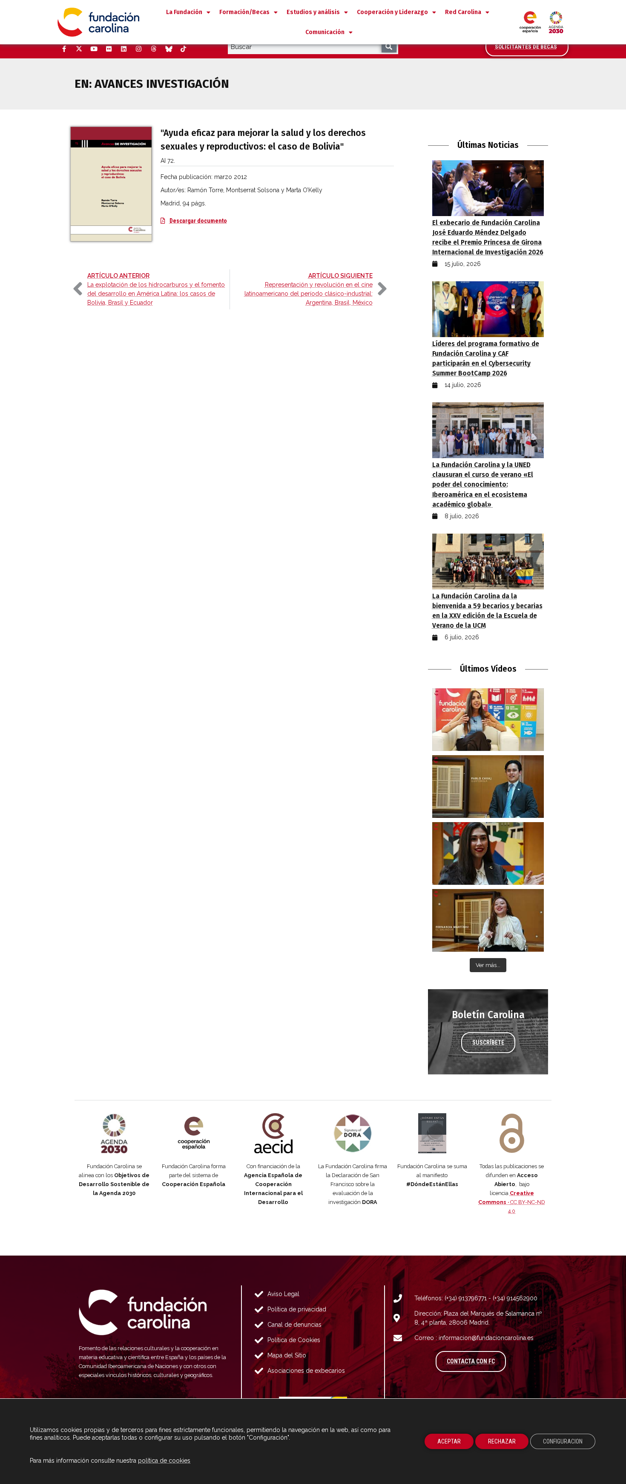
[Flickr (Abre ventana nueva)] (108, 49)
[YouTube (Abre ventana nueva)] (93, 49)
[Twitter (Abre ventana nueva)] (78, 49)
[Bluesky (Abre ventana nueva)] (168, 49)
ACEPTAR (449, 1441)
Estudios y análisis (313, 12)
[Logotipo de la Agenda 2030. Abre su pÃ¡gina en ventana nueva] (114, 1133)
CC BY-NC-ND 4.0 (511, 1202)
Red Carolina (463, 12)
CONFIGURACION (563, 1441)
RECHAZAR (502, 1441)
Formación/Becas (244, 12)
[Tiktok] (183, 49)
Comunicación (325, 32)
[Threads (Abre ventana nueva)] (153, 49)
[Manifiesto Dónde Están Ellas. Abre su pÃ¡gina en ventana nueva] (432, 1133)
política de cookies (164, 1460)
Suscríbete (488, 1042)
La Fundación (184, 12)
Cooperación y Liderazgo (392, 12)
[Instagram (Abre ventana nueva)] (138, 49)
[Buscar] (389, 46)
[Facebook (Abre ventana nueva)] (63, 49)
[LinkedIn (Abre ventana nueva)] (123, 49)
